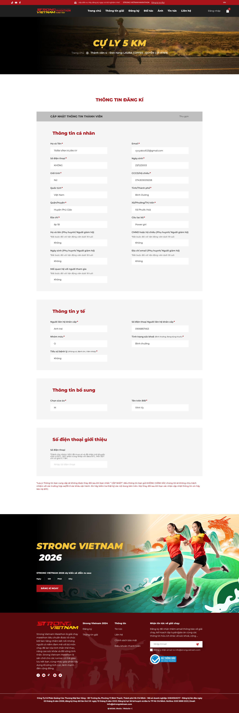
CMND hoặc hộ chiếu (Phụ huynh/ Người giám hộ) (160, 232)
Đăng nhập (214, 11)
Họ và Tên (55, 143)
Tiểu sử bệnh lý (73, 351)
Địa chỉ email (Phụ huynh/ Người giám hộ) (156, 250)
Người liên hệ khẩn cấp (63, 322)
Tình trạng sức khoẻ (157, 336)
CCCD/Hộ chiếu (140, 173)
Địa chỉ (54, 217)
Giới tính (55, 173)
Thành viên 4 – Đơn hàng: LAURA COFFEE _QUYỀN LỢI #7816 (129, 52)
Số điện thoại (57, 158)
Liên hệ (186, 10)
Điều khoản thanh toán (128, 646)
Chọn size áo (57, 400)
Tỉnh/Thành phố (141, 188)
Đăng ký (133, 10)
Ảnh (160, 10)
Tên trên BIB (139, 400)
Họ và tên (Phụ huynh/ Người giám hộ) (72, 232)
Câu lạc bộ (138, 217)
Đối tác (148, 10)
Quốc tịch (55, 188)
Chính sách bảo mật (126, 640)
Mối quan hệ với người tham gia (68, 269)
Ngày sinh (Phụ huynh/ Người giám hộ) (72, 250)
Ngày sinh (137, 158)
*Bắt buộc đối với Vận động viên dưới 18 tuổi (71, 237)
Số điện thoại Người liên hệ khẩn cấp (152, 322)
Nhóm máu (56, 336)
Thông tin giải (114, 10)
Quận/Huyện (57, 202)
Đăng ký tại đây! (158, 2)
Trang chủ (94, 10)
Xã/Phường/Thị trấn (143, 202)
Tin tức (172, 10)
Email (135, 143)
